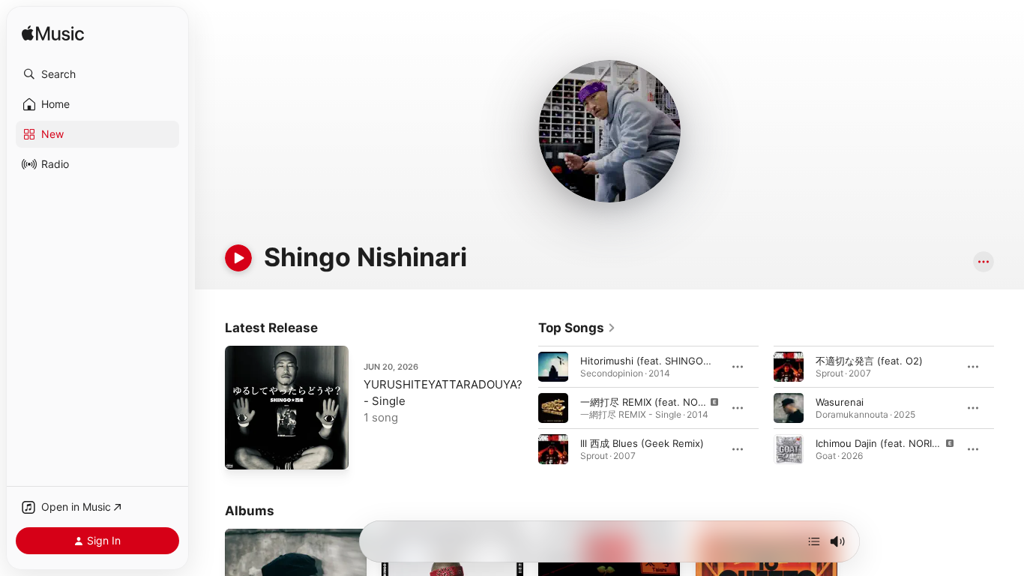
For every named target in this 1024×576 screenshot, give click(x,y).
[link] (577, 328)
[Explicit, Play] (553, 408)
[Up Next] (814, 541)
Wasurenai (840, 402)
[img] (53, 34)
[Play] (238, 258)
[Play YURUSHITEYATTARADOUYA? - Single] (243, 451)
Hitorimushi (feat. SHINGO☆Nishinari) (669, 361)
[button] (97, 74)
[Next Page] (1009, 408)
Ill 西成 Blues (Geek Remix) (642, 443)
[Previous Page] (523, 408)
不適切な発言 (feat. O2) (869, 361)
